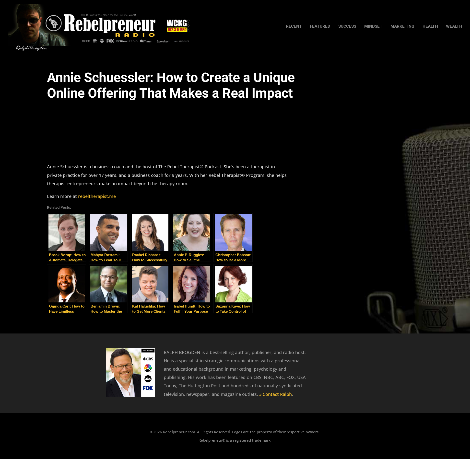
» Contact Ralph (275, 394)
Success (347, 26)
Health (430, 26)
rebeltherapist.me (97, 196)
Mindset (373, 26)
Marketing (402, 26)
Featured (320, 26)
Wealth (454, 26)
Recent (294, 26)
